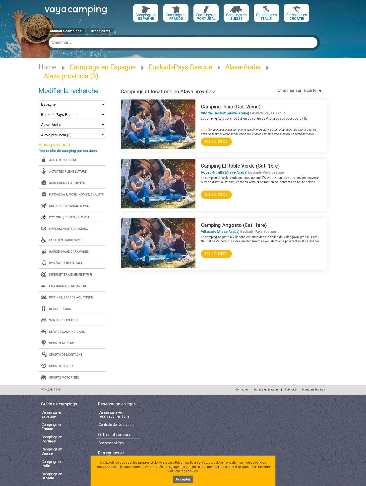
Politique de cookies (183, 471)
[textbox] (183, 42)
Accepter (183, 479)
